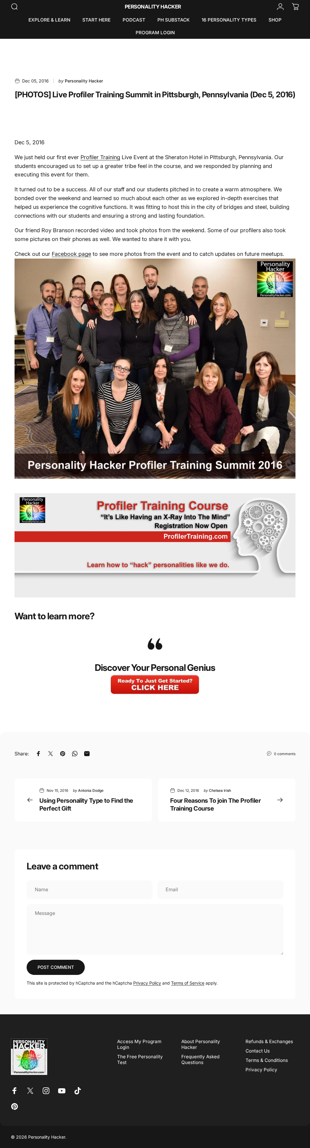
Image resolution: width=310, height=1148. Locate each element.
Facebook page (71, 254)
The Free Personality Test (140, 1059)
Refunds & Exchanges (269, 1041)
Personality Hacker (153, 6)
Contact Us (258, 1051)
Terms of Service (187, 983)
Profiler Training (100, 157)
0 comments (284, 753)
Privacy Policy (147, 983)
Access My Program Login (139, 1044)
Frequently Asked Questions (200, 1059)
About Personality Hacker (200, 1044)
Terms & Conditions (267, 1060)
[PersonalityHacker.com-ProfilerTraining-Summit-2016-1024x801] (155, 369)
